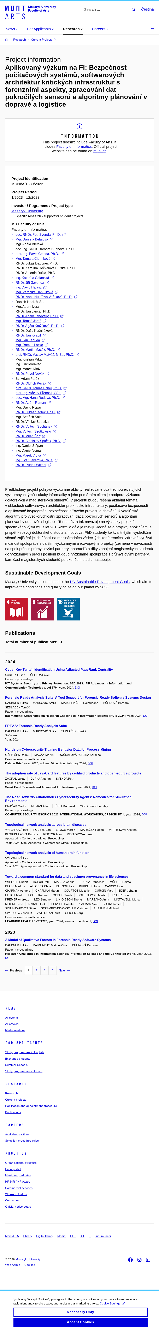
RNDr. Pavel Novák (30, 373)
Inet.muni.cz (103, 1236)
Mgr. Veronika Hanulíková (34, 292)
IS (90, 1236)
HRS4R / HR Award (17, 1181)
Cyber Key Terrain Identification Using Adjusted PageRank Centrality (59, 669)
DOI (77, 687)
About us (16, 1153)
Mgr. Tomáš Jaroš (28, 321)
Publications (13, 1112)
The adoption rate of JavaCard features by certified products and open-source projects (73, 773)
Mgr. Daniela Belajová (32, 239)
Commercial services (19, 1188)
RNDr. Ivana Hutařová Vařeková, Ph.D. (44, 297)
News (10, 1008)
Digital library (44, 1236)
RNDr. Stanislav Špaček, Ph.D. (38, 441)
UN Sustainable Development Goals (100, 582)
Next (62, 970)
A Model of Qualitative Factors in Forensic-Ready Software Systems (58, 940)
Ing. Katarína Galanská (32, 278)
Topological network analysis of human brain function (47, 853)
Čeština (147, 9)
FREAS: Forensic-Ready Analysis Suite (36, 726)
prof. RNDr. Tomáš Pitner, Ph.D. (39, 388)
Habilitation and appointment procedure (31, 1105)
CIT (82, 1236)
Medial (61, 1236)
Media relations (15, 1030)
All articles (11, 1023)
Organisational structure (21, 1162)
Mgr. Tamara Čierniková (33, 258)
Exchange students (17, 1058)
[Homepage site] (30, 12)
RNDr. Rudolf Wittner (31, 465)
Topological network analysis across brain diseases (45, 824)
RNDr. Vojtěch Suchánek (34, 426)
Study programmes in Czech (23, 1071)
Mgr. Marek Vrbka (28, 455)
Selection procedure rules (22, 1140)
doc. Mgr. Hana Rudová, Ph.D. (38, 397)
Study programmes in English (24, 1052)
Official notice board (18, 1206)
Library (27, 1236)
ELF (73, 1236)
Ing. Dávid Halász (29, 287)
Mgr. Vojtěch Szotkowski (33, 431)
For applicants (24, 1043)
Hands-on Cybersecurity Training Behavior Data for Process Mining (58, 749)
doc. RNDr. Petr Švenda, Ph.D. (38, 234)
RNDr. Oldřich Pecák (31, 383)
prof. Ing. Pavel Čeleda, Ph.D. (37, 254)
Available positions (17, 1134)
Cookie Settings (110, 1303)
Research (16, 1084)
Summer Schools (16, 1064)
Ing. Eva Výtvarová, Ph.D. (34, 460)
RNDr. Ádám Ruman (31, 402)
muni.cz (99, 151)
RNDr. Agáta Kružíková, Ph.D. (37, 326)
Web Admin (12, 1264)
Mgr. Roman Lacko (29, 345)
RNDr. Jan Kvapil (28, 335)
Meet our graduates (18, 1175)
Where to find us (16, 1194)
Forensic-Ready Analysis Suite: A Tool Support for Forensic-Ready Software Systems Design (78, 697)
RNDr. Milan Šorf (28, 436)
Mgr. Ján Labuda (28, 340)
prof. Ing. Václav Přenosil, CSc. (38, 393)
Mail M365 (12, 1236)
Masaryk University (27, 211)
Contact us (12, 1200)
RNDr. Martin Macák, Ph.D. (35, 349)
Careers (14, 1125)
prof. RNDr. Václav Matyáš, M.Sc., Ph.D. (45, 354)
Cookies (29, 1264)
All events (11, 1017)
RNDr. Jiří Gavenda (30, 282)
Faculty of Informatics (74, 146)
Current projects (15, 1099)
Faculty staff (13, 1169)
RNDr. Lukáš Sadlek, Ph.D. (35, 412)
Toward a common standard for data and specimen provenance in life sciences (67, 876)
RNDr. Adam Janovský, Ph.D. (37, 316)
